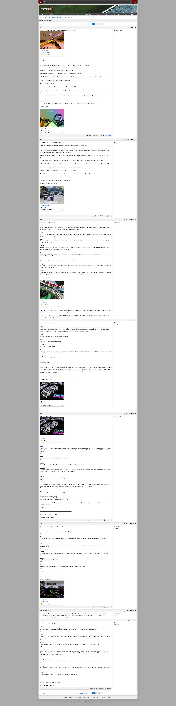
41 (88, 24)
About (132, 14)
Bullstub (44, 300)
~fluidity (44, 600)
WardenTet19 (46, 130)
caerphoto (45, 302)
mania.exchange (82, 701)
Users (125, 14)
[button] (41, 2)
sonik (44, 402)
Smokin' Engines (46, 205)
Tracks (60, 14)
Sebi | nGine (108, 520)
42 (91, 24)
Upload (51, 14)
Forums (107, 14)
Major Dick (45, 601)
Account (98, 14)
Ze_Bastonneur (46, 52)
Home (46, 17)
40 (86, 24)
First (76, 24)
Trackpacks (69, 14)
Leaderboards (88, 14)
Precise (44, 128)
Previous (81, 24)
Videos (78, 14)
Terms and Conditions (99, 701)
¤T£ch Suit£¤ (45, 50)
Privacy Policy (90, 701)
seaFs (109, 688)
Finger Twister (45, 401)
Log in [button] (135, 2)
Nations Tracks (57, 17)
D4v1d (44, 207)
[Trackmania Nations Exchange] (47, 9)
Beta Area (116, 14)
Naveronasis (118, 613)
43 (93, 24)
